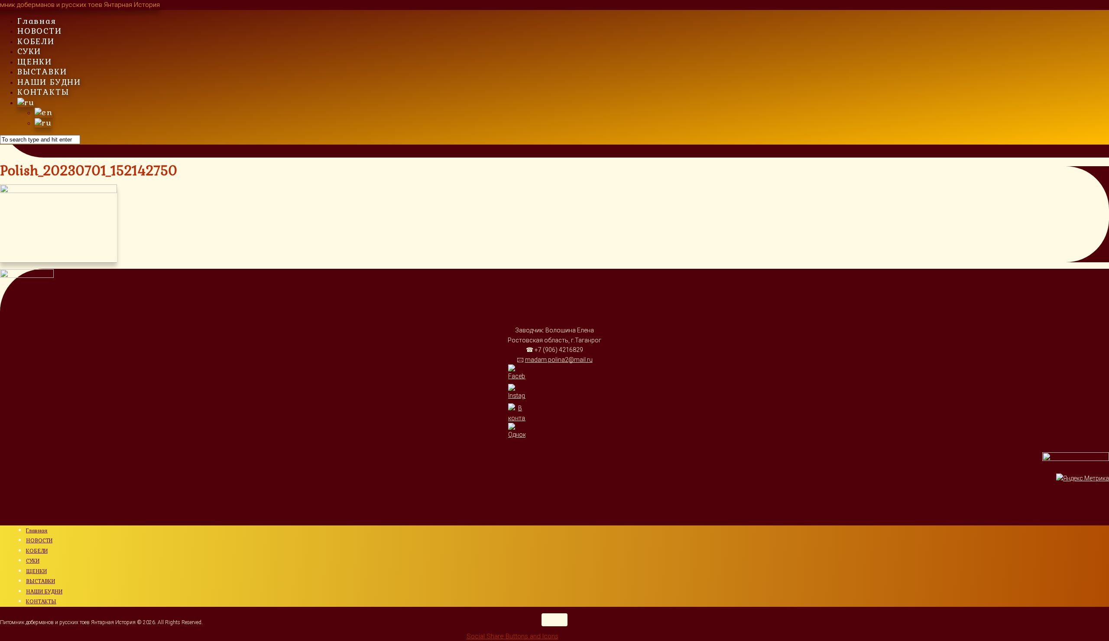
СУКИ (29, 51)
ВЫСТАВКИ (42, 72)
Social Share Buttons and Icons (512, 636)
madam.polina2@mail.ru (559, 359)
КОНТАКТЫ (43, 92)
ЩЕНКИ (34, 62)
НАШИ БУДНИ (49, 82)
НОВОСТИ (39, 31)
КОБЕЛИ (36, 41)
